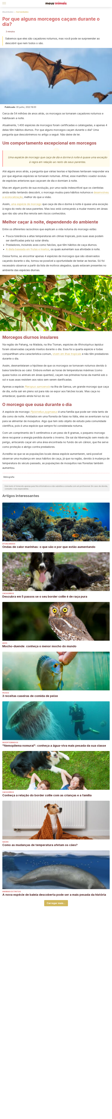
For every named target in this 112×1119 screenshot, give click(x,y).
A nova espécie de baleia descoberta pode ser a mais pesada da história (54, 894)
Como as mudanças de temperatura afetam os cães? (40, 845)
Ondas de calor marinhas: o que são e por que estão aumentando (48, 547)
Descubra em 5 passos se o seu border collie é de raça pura (44, 596)
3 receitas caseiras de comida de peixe (30, 696)
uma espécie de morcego (26, 204)
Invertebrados (10, 742)
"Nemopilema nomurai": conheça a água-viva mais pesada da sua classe (54, 745)
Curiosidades (22, 12)
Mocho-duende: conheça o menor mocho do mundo (39, 646)
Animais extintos (11, 891)
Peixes (5, 693)
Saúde (5, 842)
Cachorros (8, 593)
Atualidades (7, 12)
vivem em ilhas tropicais (66, 353)
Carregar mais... (56, 903)
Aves (4, 643)
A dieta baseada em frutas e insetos (27, 249)
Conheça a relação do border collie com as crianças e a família (47, 795)
